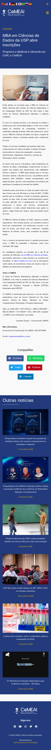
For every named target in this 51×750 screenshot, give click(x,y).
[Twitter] (31, 726)
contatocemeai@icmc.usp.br (19, 336)
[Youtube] (20, 726)
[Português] (23, 4)
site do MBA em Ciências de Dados (34, 255)
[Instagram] (25, 726)
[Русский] (27, 4)
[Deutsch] (13, 4)
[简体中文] (3, 4)
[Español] (30, 4)
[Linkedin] (14, 726)
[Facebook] (36, 726)
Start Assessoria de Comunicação (26, 742)
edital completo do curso (23, 261)
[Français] (10, 4)
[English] (6, 4)
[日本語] (20, 4)
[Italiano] (16, 4)
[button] (47, 12)
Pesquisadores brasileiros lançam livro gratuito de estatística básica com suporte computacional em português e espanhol (25, 441)
